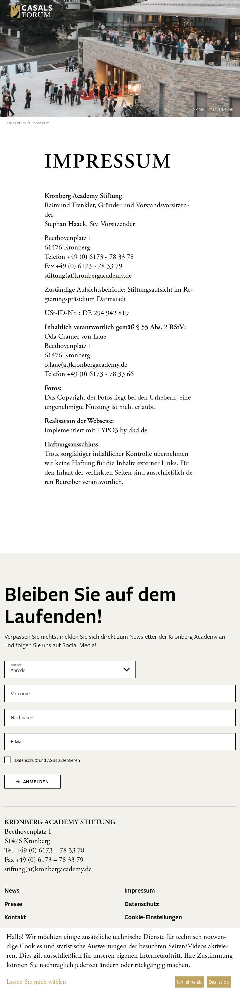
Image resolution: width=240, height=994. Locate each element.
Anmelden (35, 781)
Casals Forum (15, 122)
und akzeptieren (47, 760)
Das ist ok (219, 981)
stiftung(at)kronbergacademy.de (88, 276)
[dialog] (120, 961)
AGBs (52, 760)
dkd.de (137, 430)
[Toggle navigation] (231, 11)
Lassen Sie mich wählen (36, 982)
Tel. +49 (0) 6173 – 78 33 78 (44, 850)
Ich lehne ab (189, 981)
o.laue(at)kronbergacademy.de (85, 365)
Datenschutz (26, 760)
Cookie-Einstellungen (153, 917)
